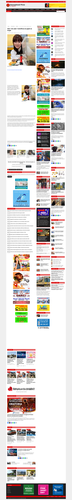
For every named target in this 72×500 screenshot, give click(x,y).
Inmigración (27, 9)
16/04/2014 (9, 32)
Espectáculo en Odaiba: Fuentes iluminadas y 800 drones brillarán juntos (59, 36)
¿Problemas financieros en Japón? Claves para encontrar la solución (21, 381)
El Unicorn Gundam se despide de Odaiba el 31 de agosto (11, 361)
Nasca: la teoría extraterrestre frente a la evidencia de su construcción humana (45, 204)
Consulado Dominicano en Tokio (56, 260)
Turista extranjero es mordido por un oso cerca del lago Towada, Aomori (18, 221)
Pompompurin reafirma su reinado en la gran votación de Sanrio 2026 (31, 361)
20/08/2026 (53, 134)
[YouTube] (65, 2)
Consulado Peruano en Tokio (56, 263)
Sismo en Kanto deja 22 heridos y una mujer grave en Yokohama (16, 217)
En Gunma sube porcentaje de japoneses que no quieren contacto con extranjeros (19, 249)
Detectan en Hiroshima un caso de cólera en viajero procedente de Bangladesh (58, 132)
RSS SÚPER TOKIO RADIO (41, 243)
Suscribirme (9, 176)
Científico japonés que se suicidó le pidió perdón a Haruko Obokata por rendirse (11, 156)
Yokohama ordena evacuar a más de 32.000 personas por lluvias (16, 223)
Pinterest (60, 496)
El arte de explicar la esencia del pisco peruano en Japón (57, 207)
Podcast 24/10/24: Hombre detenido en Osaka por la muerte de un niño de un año (44, 270)
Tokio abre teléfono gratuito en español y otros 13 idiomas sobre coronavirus (57, 271)
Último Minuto (9, 9)
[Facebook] (58, 2)
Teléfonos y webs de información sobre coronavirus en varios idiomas (57, 277)
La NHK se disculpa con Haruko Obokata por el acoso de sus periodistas (30, 156)
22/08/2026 (9, 222)
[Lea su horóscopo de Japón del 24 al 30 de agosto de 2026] (43, 212)
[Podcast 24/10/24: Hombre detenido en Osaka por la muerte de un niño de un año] (38, 270)
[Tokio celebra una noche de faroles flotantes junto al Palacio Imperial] (58, 82)
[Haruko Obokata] (21, 65)
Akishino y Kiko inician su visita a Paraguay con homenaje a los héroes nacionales (45, 200)
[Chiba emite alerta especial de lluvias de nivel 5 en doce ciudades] (39, 145)
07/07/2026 (28, 363)
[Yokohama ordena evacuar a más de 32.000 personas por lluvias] (39, 134)
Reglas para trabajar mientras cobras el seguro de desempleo (57, 285)
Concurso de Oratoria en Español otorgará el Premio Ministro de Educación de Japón (20, 415)
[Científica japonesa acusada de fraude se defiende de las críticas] (31, 473)
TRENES (38, 274)
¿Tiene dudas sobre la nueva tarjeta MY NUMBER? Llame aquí (57, 273)
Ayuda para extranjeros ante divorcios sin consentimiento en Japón (57, 287)
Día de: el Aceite (39, 245)
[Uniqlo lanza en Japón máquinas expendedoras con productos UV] (58, 186)
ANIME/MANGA (10, 349)
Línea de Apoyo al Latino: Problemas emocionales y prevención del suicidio (44, 315)
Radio (58, 9)
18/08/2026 (9, 417)
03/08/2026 (9, 442)
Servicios (31, 9)
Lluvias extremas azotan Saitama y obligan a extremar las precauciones (18, 247)
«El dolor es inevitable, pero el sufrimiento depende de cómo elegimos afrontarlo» (42, 238)
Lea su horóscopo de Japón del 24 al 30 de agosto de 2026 (15, 212)
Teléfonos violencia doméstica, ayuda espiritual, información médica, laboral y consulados (57, 279)
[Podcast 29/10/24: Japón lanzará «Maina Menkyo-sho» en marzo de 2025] (38, 259)
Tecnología (43, 9)
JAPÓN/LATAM (39, 176)
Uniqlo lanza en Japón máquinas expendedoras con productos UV (57, 192)
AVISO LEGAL (21, 1)
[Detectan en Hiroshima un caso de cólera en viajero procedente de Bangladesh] (58, 126)
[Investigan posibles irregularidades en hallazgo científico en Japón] (21, 473)
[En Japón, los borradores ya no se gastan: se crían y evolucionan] (58, 173)
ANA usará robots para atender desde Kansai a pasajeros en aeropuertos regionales (20, 251)
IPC (12, 417)
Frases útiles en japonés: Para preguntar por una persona (59, 227)
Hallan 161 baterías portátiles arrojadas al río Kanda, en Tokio (16, 232)
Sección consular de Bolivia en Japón (57, 266)
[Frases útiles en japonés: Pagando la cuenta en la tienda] (53, 253)
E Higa (13, 32)
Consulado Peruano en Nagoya (56, 262)
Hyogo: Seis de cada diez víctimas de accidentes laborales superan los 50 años (19, 210)
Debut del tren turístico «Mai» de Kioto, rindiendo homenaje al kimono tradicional (43, 288)
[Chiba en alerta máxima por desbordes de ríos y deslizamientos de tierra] (39, 141)
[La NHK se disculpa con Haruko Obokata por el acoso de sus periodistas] (30, 152)
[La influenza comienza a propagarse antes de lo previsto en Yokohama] (58, 148)
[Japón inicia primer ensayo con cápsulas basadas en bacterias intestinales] (58, 104)
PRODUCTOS (53, 167)
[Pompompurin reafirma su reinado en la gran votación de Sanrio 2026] (31, 354)
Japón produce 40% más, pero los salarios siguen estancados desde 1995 (18, 238)
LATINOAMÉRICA (39, 149)
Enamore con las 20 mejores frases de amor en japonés (59, 231)
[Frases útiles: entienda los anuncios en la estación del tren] (53, 236)
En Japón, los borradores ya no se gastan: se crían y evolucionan (57, 179)
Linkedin (56, 496)
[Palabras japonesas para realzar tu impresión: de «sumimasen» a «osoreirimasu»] (53, 223)
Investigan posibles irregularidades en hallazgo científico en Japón (20, 478)
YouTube (64, 496)
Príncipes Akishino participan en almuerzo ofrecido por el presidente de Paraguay (43, 190)
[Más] (22, 420)
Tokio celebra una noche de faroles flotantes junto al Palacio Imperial (57, 88)
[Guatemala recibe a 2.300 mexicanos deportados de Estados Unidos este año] (38, 173)
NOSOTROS (8, 1)
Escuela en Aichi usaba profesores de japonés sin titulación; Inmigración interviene (19, 245)
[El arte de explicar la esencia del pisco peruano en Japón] (58, 202)
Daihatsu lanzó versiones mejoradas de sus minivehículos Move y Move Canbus (11, 439)
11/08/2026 (9, 363)
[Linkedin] (62, 2)
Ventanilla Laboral (55, 282)
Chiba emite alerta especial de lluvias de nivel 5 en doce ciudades (45, 145)
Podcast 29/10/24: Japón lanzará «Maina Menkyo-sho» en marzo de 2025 (45, 259)
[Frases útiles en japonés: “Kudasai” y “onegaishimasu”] (53, 248)
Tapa (18, 32)
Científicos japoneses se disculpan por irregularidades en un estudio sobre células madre (11, 479)
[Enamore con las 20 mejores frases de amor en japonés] (53, 232)
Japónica (47, 9)
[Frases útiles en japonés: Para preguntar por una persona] (53, 227)
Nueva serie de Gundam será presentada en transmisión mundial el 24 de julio (20, 362)
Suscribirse (28, 166)
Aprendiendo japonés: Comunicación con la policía (59, 240)
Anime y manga (13, 364)
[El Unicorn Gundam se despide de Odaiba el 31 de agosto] (11, 354)
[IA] (12, 452)
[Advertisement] (36, 19)
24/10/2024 (42, 271)
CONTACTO (12, 1)
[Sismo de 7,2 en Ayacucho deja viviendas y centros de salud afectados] (43, 156)
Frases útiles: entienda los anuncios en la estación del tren (59, 236)
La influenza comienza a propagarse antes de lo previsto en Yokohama (56, 154)
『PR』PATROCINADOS (11, 369)
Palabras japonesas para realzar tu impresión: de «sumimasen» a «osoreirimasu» (59, 223)
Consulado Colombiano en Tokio (56, 259)
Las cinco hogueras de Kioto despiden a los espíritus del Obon (57, 70)
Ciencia (16, 32)
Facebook (48, 496)
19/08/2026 (53, 156)
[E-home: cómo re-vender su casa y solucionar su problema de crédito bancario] (11, 374)
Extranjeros (20, 9)
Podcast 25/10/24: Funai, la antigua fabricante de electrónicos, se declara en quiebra (44, 264)
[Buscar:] (60, 11)
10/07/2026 (19, 365)
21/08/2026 (9, 248)
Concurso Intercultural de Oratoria (18, 417)
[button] (21, 50)
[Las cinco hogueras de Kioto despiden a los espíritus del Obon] (58, 64)
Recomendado (25, 417)
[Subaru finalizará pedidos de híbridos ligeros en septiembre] (31, 432)
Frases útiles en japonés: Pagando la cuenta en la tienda (60, 252)
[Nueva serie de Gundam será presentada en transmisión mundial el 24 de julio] (21, 354)
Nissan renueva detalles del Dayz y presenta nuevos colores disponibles (21, 438)
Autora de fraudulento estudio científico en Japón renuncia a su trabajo (21, 156)
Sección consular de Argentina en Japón (57, 265)
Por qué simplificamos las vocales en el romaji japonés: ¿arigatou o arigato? (57, 289)
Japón (15, 9)
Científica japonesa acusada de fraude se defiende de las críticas (30, 478)
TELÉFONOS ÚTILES (54, 268)
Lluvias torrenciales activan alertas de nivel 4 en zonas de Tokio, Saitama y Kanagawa (20, 225)
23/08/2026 (9, 211)
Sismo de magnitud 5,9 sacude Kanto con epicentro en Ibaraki (16, 219)
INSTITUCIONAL (26, 1)
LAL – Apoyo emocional (41, 312)
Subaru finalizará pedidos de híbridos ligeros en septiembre (31, 438)
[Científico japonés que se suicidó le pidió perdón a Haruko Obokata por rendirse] (11, 152)
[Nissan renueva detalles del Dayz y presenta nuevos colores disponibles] (21, 432)
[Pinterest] (63, 2)
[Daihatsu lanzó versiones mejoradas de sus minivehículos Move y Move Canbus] (11, 432)
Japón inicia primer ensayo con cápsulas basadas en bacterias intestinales (18, 230)
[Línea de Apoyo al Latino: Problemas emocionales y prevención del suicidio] (38, 315)
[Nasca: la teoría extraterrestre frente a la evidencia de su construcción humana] (38, 204)
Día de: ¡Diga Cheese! (40, 249)
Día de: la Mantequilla (40, 250)
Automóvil (37, 9)
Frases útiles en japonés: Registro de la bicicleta (59, 244)
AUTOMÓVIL (9, 427)
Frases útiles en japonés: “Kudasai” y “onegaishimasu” (59, 248)
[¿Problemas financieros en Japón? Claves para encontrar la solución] (21, 374)
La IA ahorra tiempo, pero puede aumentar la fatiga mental (25, 450)
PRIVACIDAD (16, 1)
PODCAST (38, 256)
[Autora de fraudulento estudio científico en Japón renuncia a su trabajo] (21, 152)
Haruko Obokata (19, 169)
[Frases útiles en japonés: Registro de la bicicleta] (53, 244)
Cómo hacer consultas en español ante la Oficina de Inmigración (57, 275)
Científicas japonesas (12, 169)
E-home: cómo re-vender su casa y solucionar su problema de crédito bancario (11, 381)
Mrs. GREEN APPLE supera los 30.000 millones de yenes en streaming (17, 234)
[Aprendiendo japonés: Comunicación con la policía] (53, 240)
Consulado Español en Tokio (56, 261)
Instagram (52, 496)
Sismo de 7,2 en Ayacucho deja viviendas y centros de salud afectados (43, 163)
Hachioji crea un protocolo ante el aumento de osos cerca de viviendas (18, 236)
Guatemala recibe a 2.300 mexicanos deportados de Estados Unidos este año (44, 173)
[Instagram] (60, 2)
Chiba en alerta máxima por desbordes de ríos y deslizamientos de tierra (45, 141)
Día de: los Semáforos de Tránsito (42, 253)
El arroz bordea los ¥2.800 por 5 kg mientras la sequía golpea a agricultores (59, 40)
